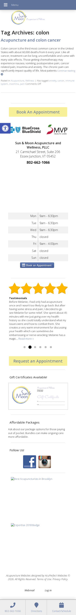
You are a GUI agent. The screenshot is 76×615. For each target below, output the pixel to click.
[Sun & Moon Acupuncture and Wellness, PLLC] (38, 18)
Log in (48, 590)
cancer (61, 80)
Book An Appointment (38, 112)
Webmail (29, 590)
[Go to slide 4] (40, 347)
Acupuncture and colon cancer (31, 40)
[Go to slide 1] (24, 347)
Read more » (26, 338)
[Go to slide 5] (46, 347)
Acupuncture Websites (18, 575)
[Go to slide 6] (51, 347)
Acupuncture (17, 80)
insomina (14, 83)
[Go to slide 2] (30, 347)
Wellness (29, 80)
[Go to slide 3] (35, 347)
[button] (5, 128)
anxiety (52, 80)
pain (22, 83)
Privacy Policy (60, 579)
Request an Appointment (38, 361)
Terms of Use (44, 579)
